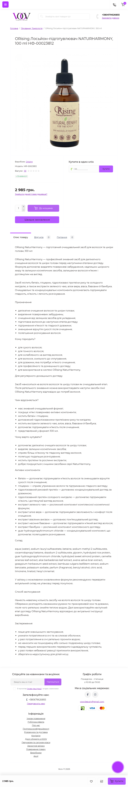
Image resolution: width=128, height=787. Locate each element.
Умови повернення (36, 718)
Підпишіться (53, 682)
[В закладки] (91, 781)
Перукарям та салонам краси (36, 742)
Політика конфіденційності (36, 729)
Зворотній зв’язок (36, 746)
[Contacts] (114, 4)
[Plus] (23, 206)
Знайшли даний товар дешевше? (31, 194)
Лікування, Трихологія (31, 28)
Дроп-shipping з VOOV (36, 739)
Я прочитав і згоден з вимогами (38, 689)
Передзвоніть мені (36, 703)
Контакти (35, 735)
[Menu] (5, 4)
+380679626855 (111, 14)
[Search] (41, 16)
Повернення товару (36, 749)
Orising (29, 162)
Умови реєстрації (34, 689)
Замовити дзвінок (110, 18)
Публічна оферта (36, 722)
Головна (14, 28)
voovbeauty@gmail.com (92, 701)
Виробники (36, 753)
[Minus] (23, 210)
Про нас (36, 725)
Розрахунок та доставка (36, 732)
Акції (36, 756)
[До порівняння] (102, 781)
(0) (25, 171)
